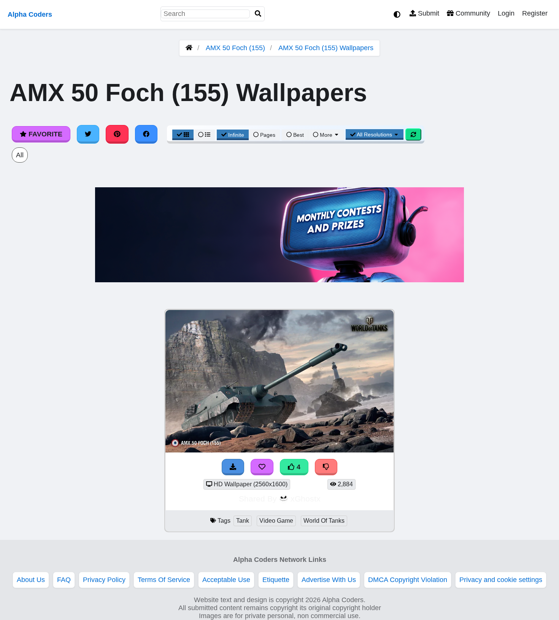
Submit (427, 13)
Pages (267, 135)
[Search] (258, 14)
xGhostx (306, 498)
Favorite (44, 134)
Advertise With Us (329, 580)
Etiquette (275, 580)
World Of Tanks (324, 520)
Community (472, 13)
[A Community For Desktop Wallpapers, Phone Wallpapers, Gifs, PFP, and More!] (189, 48)
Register (535, 13)
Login (506, 13)
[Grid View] (183, 135)
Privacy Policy (104, 580)
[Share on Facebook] (146, 134)
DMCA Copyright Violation (407, 580)
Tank (242, 520)
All (20, 155)
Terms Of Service (164, 580)
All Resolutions (375, 134)
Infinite (236, 135)
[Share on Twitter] (88, 134)
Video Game (276, 520)
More (326, 135)
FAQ (64, 580)
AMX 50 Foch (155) (235, 48)
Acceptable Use (226, 580)
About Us (31, 580)
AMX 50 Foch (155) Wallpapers (325, 48)
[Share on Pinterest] (117, 134)
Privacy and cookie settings (500, 580)
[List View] (204, 135)
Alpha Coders (30, 14)
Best (298, 135)
